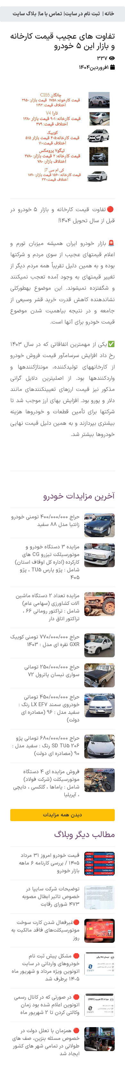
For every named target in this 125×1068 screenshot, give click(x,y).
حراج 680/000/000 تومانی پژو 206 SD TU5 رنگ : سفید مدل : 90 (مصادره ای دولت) (45, 746)
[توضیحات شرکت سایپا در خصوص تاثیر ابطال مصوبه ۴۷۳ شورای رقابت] (99, 897)
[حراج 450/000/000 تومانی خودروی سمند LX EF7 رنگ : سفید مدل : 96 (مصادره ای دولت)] (99, 705)
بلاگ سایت (25, 14)
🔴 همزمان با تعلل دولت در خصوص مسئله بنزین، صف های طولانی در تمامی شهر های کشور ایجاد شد (45, 1042)
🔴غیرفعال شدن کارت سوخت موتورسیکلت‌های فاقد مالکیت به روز (45, 930)
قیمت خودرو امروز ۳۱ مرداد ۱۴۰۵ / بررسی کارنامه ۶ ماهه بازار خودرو (49, 863)
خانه (109, 14)
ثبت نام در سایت (82, 14)
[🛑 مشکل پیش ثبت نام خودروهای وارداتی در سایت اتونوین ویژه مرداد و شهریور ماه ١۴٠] (99, 964)
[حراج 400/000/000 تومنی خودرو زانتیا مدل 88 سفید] (99, 525)
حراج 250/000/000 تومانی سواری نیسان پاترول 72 (51, 671)
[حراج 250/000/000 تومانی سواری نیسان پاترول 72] (99, 675)
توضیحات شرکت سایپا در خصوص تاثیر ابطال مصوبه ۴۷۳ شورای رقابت (50, 896)
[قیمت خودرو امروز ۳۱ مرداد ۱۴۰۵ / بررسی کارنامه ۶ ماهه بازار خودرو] (99, 864)
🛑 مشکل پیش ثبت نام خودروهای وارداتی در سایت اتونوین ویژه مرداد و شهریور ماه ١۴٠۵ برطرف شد (45, 967)
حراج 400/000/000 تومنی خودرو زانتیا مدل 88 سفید (45, 521)
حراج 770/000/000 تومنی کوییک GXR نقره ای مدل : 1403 (44, 641)
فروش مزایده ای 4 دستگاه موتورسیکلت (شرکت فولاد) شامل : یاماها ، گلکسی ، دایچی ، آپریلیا (46, 783)
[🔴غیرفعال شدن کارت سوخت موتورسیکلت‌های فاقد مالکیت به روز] (99, 931)
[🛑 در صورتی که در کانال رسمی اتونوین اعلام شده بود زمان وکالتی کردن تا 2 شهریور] (99, 1006)
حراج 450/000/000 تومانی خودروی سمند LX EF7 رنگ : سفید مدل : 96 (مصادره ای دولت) (49, 708)
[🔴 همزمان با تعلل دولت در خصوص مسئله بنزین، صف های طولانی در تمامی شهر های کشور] (99, 1039)
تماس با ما (50, 14)
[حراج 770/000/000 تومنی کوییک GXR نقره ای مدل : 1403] (99, 645)
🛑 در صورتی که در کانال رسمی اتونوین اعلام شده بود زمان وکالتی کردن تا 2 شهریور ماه (46, 1005)
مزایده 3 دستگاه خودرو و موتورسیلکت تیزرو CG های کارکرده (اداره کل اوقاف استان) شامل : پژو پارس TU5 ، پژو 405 (47, 562)
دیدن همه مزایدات (62, 815)
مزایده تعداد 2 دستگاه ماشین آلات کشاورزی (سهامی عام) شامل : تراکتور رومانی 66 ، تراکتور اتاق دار (47, 607)
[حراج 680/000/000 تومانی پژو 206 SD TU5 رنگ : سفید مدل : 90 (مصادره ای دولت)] (99, 747)
